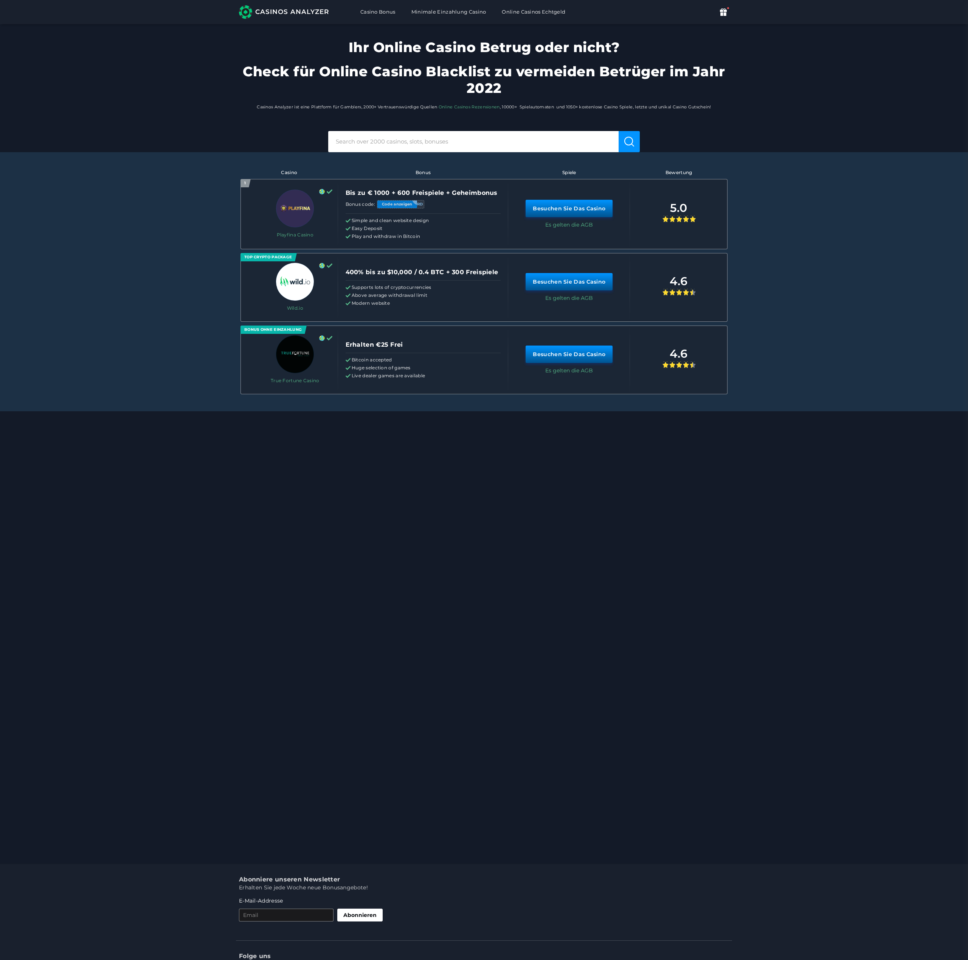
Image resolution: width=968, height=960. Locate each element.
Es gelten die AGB (569, 224)
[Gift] (724, 12)
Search (630, 141)
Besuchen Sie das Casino (569, 208)
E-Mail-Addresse (261, 900)
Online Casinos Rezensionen (469, 107)
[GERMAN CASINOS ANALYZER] (288, 12)
